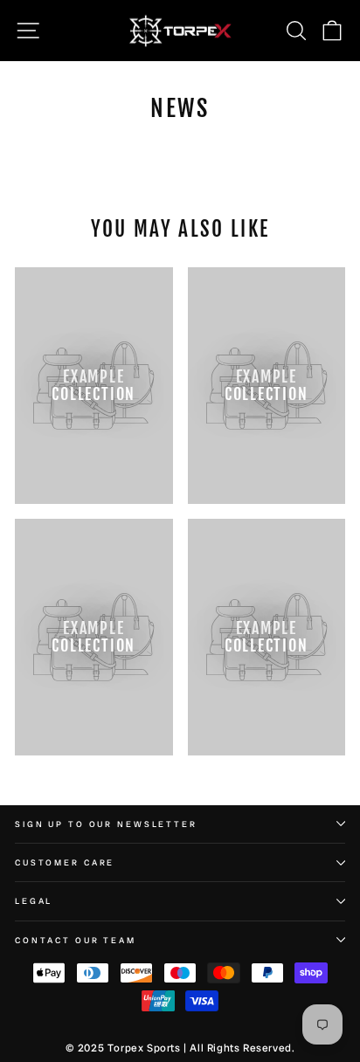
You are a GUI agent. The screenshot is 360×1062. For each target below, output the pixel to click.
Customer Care (64, 862)
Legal (33, 901)
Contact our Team (75, 940)
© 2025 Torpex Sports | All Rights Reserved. (180, 1048)
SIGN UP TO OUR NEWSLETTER (106, 824)
